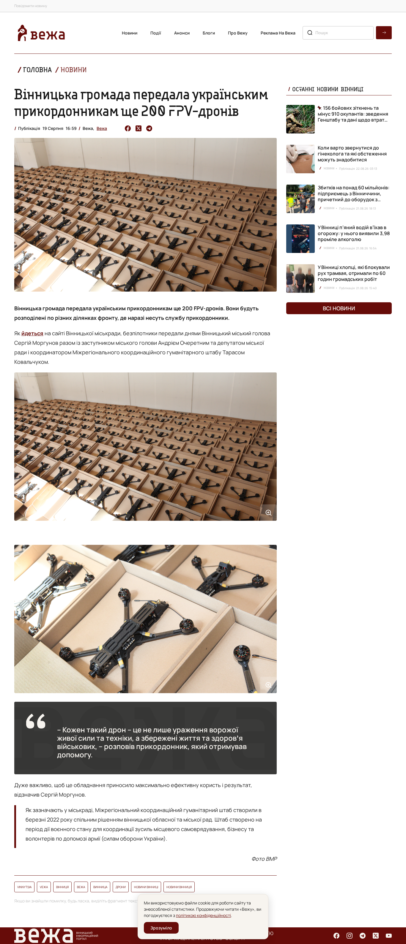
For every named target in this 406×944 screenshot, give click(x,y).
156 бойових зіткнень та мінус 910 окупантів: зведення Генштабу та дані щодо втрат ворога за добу (353, 114)
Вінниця (62, 887)
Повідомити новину (30, 5)
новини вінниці (146, 887)
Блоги (209, 33)
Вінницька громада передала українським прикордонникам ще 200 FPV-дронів (141, 102)
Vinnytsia (24, 887)
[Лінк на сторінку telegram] (363, 936)
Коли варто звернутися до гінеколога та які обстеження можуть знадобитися (352, 153)
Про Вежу (238, 33)
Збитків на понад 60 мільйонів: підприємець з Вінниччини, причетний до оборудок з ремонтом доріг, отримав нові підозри (353, 199)
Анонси (182, 33)
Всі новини (339, 308)
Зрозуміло (161, 928)
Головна (37, 70)
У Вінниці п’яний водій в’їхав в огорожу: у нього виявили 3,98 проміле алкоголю (354, 233)
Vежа (44, 887)
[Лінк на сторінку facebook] (336, 936)
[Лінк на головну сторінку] (41, 33)
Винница (100, 887)
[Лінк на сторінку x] (376, 936)
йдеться (32, 333)
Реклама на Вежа (278, 33)
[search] (384, 32)
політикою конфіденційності (203, 915)
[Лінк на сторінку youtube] (389, 936)
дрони (121, 887)
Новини (129, 33)
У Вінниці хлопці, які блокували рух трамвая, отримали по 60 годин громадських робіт (354, 273)
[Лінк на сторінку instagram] (350, 936)
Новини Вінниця (179, 887)
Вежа (102, 128)
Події (155, 33)
